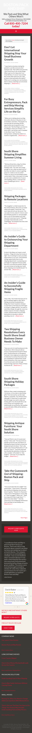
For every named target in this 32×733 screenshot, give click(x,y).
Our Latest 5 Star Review (10, 640)
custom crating (8, 91)
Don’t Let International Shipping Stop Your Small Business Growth (15, 53)
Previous (1, 596)
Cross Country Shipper (9, 658)
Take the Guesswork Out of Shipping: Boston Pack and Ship (15, 475)
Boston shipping (15, 140)
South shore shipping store (19, 417)
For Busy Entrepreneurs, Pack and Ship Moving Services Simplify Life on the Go (15, 105)
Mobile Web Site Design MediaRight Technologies (16, 727)
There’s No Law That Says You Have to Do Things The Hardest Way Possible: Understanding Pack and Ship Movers (16, 707)
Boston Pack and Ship (16, 7)
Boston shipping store (17, 89)
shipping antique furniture (16, 144)
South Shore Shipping (15, 230)
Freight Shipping (15, 88)
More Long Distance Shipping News (11, 670)
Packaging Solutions (16, 188)
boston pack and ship (10, 143)
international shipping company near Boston (15, 91)
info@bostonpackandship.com (16, 21)
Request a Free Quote (12, 617)
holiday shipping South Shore (19, 414)
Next (31, 596)
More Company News (7, 650)
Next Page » (24, 517)
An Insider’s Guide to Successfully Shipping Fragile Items (14, 287)
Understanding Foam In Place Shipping (14, 678)
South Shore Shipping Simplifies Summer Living (15, 154)
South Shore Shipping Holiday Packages (14, 381)
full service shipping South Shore (15, 510)
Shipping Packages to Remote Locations (16, 198)
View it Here (8, 628)
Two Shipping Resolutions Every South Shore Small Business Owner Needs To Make (14, 335)
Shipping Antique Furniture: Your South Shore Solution (14, 427)
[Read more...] (16, 83)
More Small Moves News (8, 715)
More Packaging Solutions (8, 690)
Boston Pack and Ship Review (11, 645)
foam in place (15, 229)
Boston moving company (18, 141)
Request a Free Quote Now (16, 529)
